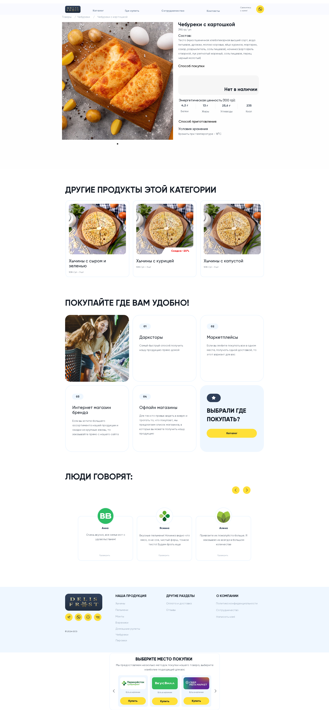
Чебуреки (122, 634)
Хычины (120, 603)
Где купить (132, 10)
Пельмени (121, 610)
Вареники (121, 622)
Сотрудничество (172, 10)
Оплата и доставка (179, 603)
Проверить (104, 555)
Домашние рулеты (127, 628)
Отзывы (171, 610)
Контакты (213, 11)
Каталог (98, 10)
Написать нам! (225, 616)
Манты (119, 616)
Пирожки (121, 640)
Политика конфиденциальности (237, 603)
